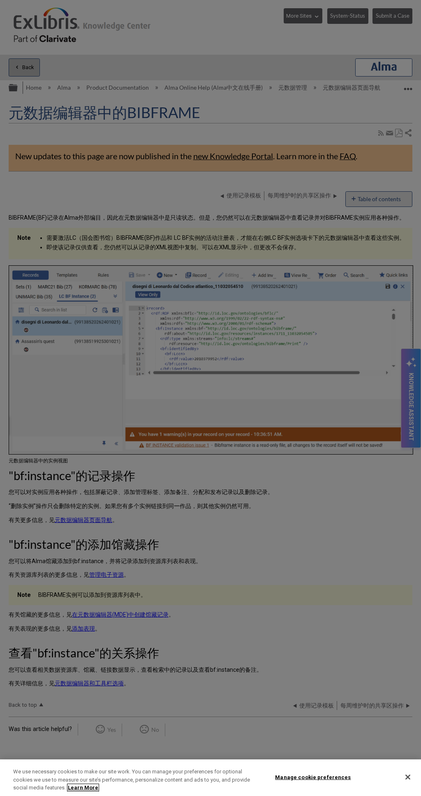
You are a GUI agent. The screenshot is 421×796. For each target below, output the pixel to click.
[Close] (408, 777)
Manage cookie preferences (313, 777)
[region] (210, 777)
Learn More (83, 787)
